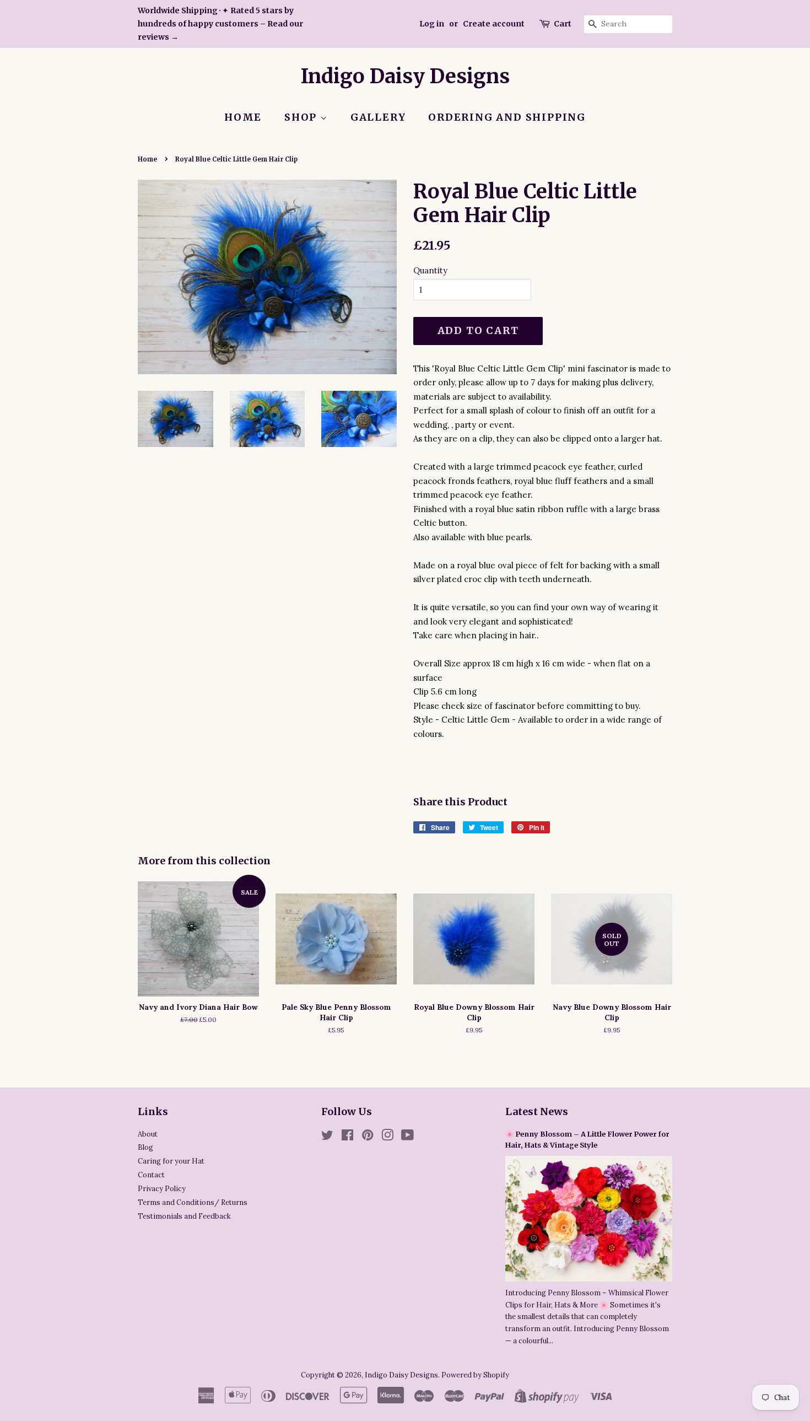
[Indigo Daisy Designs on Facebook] (347, 1137)
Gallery (378, 117)
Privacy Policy (162, 1188)
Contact (151, 1174)
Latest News (536, 1111)
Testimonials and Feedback (184, 1216)
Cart (562, 24)
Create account (494, 24)
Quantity (430, 270)
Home (243, 117)
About (148, 1133)
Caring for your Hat (171, 1160)
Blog (145, 1147)
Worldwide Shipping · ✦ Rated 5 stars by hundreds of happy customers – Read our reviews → (220, 24)
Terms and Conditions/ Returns (192, 1202)
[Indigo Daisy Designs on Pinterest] (367, 1137)
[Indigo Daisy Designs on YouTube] (407, 1137)
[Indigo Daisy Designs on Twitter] (327, 1137)
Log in (431, 24)
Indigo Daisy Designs (405, 76)
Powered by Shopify (475, 1374)
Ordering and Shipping (507, 117)
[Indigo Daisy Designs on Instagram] (387, 1137)
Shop (302, 117)
